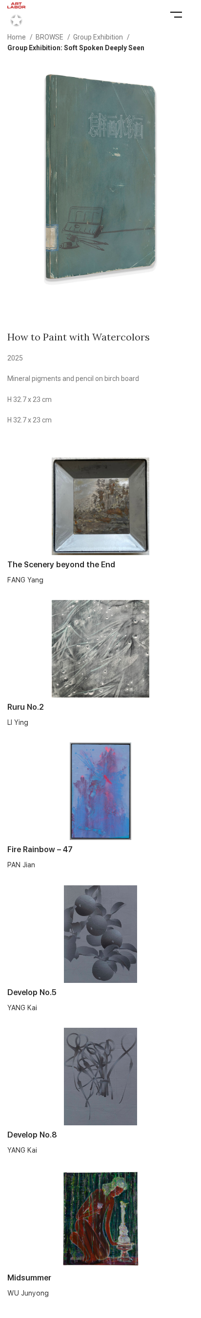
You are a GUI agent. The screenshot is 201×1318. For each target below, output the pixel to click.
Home (17, 37)
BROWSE (50, 37)
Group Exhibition (98, 37)
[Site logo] (16, 14)
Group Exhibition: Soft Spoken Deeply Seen (75, 48)
